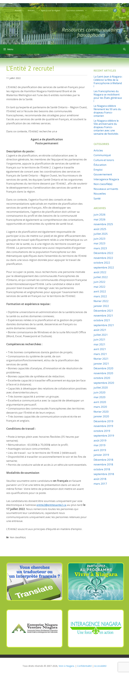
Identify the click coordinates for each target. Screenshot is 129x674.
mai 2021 (99, 344)
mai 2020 (99, 397)
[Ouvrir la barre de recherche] (124, 49)
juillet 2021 (101, 335)
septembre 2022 (104, 267)
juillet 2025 (101, 234)
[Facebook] (115, 10)
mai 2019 (99, 445)
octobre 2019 (102, 431)
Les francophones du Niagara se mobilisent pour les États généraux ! (108, 96)
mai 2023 (99, 243)
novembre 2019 (103, 426)
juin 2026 (99, 214)
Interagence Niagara (106, 179)
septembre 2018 (104, 474)
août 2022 (100, 272)
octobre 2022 (102, 262)
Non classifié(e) (18, 537)
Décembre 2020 (103, 368)
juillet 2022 (101, 277)
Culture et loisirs (104, 160)
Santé (97, 198)
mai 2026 (99, 219)
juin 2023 (99, 238)
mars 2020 (100, 407)
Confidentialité (84, 665)
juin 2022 (99, 282)
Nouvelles (100, 193)
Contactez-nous (100, 10)
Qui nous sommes (75, 10)
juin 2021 (99, 339)
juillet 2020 (101, 387)
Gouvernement (103, 174)
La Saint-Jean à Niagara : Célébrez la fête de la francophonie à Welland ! (108, 81)
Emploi (98, 169)
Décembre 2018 (103, 459)
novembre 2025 (103, 224)
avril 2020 (100, 402)
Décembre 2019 (103, 421)
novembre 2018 (103, 464)
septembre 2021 (104, 325)
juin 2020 (99, 392)
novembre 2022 (103, 258)
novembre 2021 (103, 315)
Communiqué (102, 155)
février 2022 (101, 301)
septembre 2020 (104, 383)
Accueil (18, 10)
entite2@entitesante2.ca (51, 505)
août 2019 (100, 440)
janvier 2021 (101, 363)
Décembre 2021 (103, 310)
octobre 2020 (102, 378)
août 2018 (100, 479)
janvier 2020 (101, 416)
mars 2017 (100, 483)
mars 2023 (100, 248)
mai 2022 (99, 286)
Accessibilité (100, 665)
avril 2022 (100, 291)
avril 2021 (100, 349)
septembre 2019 (104, 435)
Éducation (100, 165)
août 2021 (100, 330)
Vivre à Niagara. (67, 665)
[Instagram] (123, 10)
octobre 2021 (102, 320)
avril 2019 (100, 450)
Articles (31, 10)
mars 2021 (100, 354)
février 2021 (101, 358)
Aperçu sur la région (50, 10)
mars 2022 (100, 296)
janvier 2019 (101, 455)
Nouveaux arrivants (106, 189)
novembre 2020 (103, 373)
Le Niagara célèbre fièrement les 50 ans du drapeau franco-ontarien (107, 110)
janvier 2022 (101, 306)
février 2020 (101, 411)
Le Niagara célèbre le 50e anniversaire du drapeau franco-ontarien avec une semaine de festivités (106, 127)
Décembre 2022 (103, 253)
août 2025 (100, 229)
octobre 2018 (102, 469)
